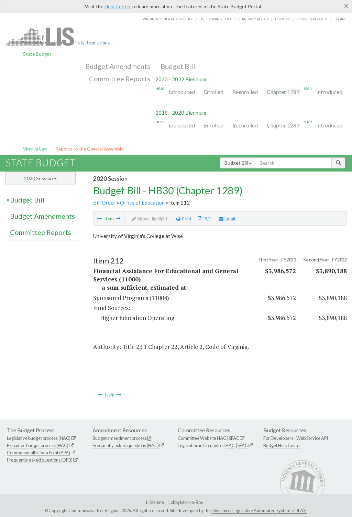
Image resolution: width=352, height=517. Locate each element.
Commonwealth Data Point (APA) (38, 452)
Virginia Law (35, 149)
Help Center (117, 6)
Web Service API (312, 438)
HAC (221, 438)
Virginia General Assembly (168, 19)
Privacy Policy (255, 19)
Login (339, 19)
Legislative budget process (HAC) (38, 438)
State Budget (37, 54)
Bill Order (104, 202)
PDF (207, 218)
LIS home (283, 19)
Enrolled (213, 92)
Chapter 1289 (283, 92)
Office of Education (142, 202)
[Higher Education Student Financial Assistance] (99, 218)
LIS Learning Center (217, 19)
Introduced (182, 92)
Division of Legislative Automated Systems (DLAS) (259, 510)
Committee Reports (119, 78)
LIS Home (155, 502)
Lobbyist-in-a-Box (185, 502)
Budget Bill (178, 66)
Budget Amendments (117, 66)
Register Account (312, 19)
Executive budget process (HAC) (37, 445)
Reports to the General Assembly (89, 149)
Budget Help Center (282, 445)
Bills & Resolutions (91, 42)
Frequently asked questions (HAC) (125, 445)
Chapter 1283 (283, 125)
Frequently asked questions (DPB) (40, 460)
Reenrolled (245, 92)
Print (186, 218)
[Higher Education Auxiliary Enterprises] (118, 218)
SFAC (234, 438)
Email (229, 218)
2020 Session (39, 178)
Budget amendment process (119, 438)
